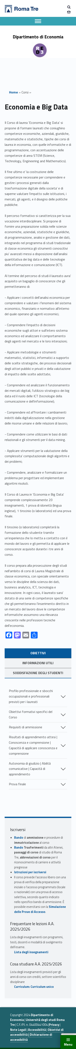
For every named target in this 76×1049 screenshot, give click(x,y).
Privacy (54, 1024)
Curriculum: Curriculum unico (34, 986)
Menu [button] (68, 1044)
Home (13, 92)
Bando (18, 837)
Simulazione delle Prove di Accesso (40, 909)
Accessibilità (37, 1029)
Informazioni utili (37, 662)
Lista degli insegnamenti (31, 952)
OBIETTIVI (38, 653)
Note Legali (18, 1029)
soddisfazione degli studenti (38, 672)
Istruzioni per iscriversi (30, 872)
